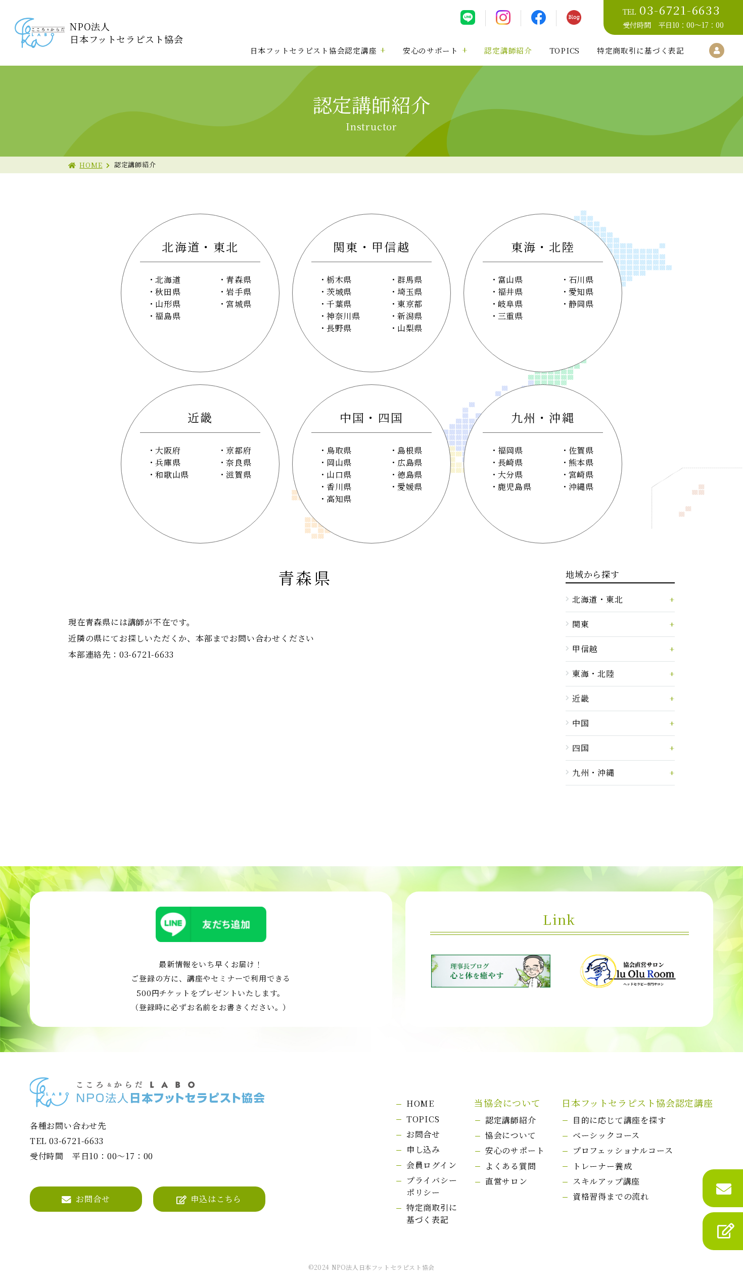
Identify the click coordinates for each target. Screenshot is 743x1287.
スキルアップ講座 (606, 1181)
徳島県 (410, 474)
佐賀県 (581, 450)
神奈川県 (343, 316)
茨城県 (339, 292)
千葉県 (339, 304)
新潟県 (410, 316)
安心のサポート (430, 50)
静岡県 (581, 304)
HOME (90, 165)
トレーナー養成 (602, 1166)
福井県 (510, 292)
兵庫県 (167, 462)
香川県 (339, 486)
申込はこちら (216, 1199)
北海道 (167, 279)
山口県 (339, 474)
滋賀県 (238, 474)
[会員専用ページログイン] (716, 50)
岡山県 (339, 462)
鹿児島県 (515, 486)
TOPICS (564, 50)
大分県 (510, 474)
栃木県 (339, 279)
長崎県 (510, 462)
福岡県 (510, 450)
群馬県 (410, 279)
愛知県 (581, 292)
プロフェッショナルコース (623, 1150)
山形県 (167, 304)
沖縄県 (581, 486)
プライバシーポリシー (431, 1186)
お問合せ (93, 1199)
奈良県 (238, 462)
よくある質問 (510, 1166)
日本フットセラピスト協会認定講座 (313, 50)
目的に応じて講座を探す (619, 1120)
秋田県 (167, 292)
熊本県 (581, 462)
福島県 (167, 316)
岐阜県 (510, 304)
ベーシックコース (606, 1135)
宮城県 (238, 304)
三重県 (510, 316)
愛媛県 (410, 486)
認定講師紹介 (508, 50)
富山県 (510, 279)
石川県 (581, 279)
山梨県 (410, 328)
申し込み (423, 1149)
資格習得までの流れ (611, 1196)
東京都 (410, 304)
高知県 (339, 499)
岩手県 (238, 292)
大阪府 (167, 450)
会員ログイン (431, 1165)
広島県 (410, 462)
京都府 (238, 450)
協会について (510, 1135)
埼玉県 (410, 292)
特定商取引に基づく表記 (640, 50)
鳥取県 (339, 450)
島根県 (410, 450)
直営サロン (506, 1181)
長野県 (339, 328)
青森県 (238, 279)
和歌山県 (172, 474)
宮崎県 (581, 474)
